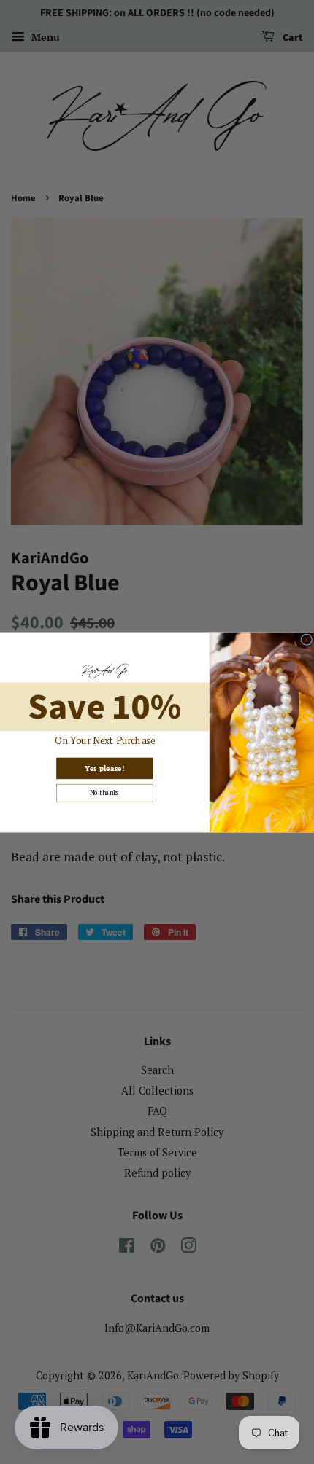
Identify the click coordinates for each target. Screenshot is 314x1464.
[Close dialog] (307, 639)
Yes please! (104, 768)
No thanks (104, 792)
